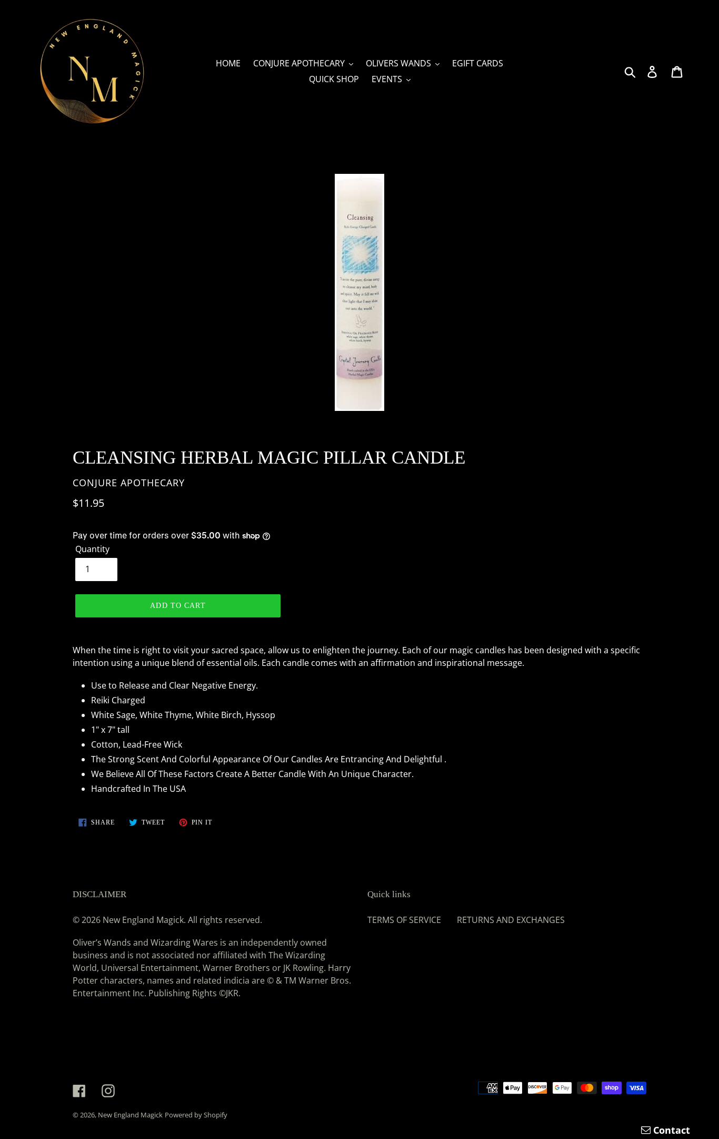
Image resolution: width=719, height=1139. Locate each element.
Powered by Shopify (196, 1115)
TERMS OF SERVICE (404, 920)
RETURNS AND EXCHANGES (511, 920)
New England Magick (130, 1115)
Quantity (92, 549)
